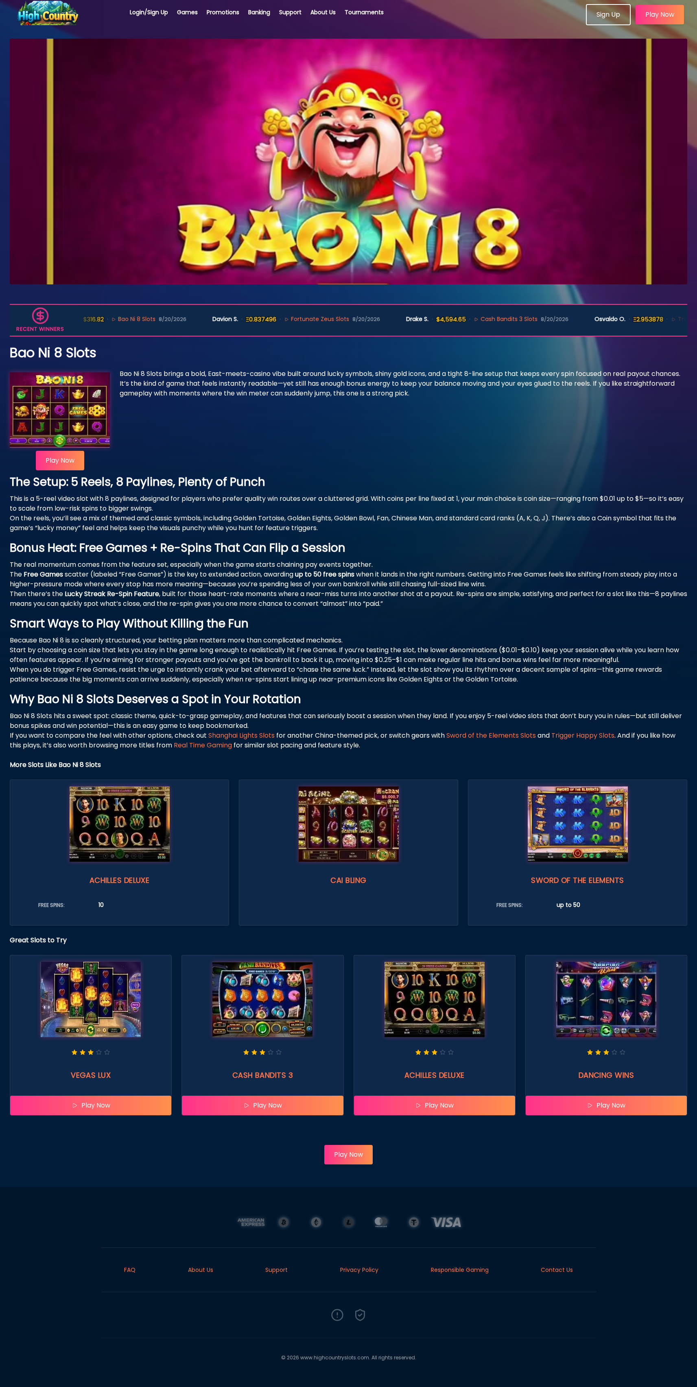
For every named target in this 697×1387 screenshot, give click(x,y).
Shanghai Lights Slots (241, 735)
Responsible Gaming (460, 1270)
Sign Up (608, 14)
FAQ (129, 1270)
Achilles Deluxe (120, 880)
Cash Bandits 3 (262, 1075)
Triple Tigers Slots (668, 319)
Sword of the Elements (577, 880)
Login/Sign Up (149, 12)
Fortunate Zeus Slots (285, 319)
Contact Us (557, 1270)
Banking (259, 12)
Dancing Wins (606, 1075)
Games (187, 12)
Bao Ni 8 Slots (102, 319)
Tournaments (364, 12)
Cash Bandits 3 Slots (474, 319)
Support (290, 12)
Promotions (223, 12)
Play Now (659, 14)
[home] (65, 22)
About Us (323, 12)
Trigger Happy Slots (582, 735)
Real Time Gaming (203, 745)
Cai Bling (348, 880)
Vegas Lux (91, 1075)
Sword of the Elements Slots (491, 735)
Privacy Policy (359, 1270)
